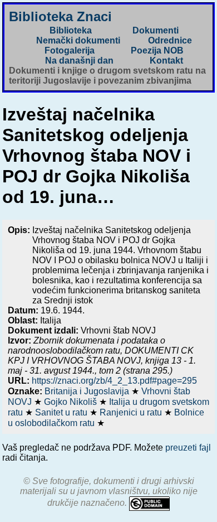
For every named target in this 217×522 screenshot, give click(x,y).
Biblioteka (71, 30)
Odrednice (170, 40)
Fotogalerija (70, 50)
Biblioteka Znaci (60, 16)
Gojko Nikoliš (71, 402)
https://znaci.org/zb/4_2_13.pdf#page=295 (114, 380)
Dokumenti (155, 30)
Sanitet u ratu (62, 412)
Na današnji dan (79, 60)
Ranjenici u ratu (132, 412)
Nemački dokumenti (78, 40)
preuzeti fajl (188, 447)
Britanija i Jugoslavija (88, 391)
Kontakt (166, 60)
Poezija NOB (157, 50)
